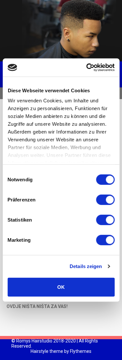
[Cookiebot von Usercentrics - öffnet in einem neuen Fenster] (87, 67)
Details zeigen (86, 266)
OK (61, 286)
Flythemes (80, 351)
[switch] (105, 199)
